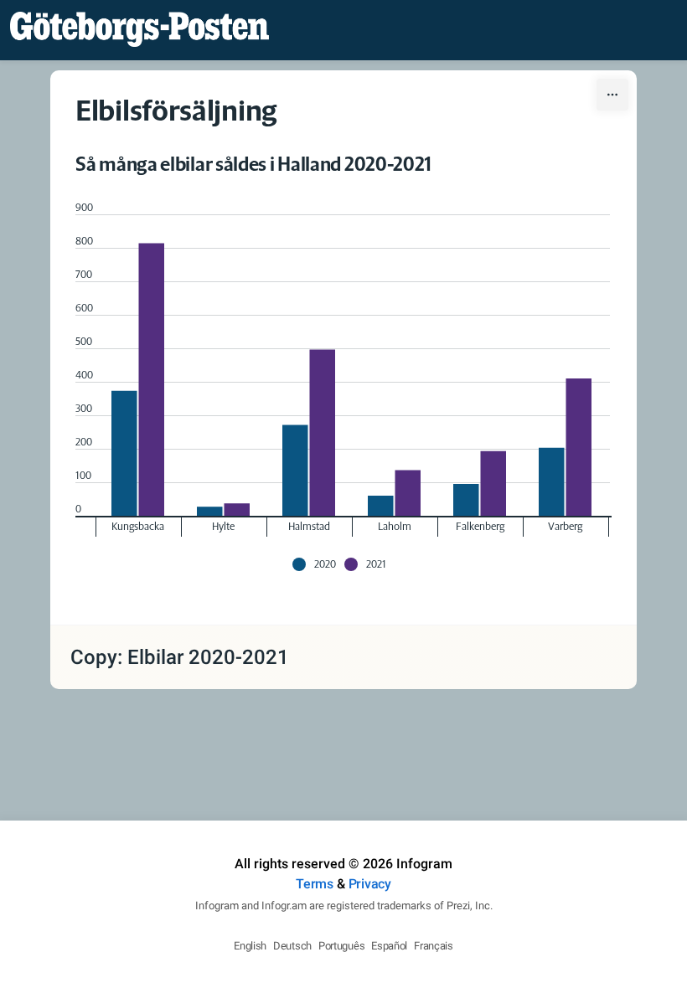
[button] (318, 564)
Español (389, 945)
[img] (124, 453)
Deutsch (292, 945)
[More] (612, 95)
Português (341, 945)
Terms (314, 884)
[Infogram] (139, 30)
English (250, 945)
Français (433, 945)
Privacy (370, 884)
